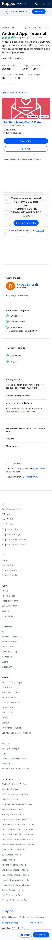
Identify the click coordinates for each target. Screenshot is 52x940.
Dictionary (7, 666)
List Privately (8, 524)
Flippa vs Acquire (10, 529)
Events (5, 661)
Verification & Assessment (14, 758)
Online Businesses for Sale (14, 784)
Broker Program (10, 605)
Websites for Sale (10, 789)
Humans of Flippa (10, 651)
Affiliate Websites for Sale (14, 864)
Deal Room (7, 687)
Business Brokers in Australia (16, 768)
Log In (43, 4)
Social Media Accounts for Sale (16, 885)
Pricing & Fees (8, 595)
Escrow (5, 722)
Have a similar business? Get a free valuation (22, 159)
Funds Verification (10, 692)
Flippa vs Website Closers (14, 544)
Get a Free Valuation (18, 11)
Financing (6, 763)
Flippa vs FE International (14, 539)
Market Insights (9, 697)
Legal (4, 753)
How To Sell (7, 519)
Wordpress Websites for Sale (15, 869)
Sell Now (39, 11)
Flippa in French (9, 570)
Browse (5, 560)
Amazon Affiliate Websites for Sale (18, 844)
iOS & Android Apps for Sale (15, 794)
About (5, 590)
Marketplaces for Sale (12, 809)
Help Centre (7, 616)
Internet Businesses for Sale (15, 880)
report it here (30, 476)
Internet (18, 58)
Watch (27, 149)
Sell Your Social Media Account (16, 732)
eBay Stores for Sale (11, 854)
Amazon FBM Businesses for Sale (17, 834)
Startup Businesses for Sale (15, 900)
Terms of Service (10, 922)
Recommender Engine (12, 727)
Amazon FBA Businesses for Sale (17, 829)
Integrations (8, 707)
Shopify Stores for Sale (13, 814)
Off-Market (7, 712)
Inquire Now (26, 141)
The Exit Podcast (10, 641)
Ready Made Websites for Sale (16, 874)
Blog (4, 631)
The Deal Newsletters (12, 636)
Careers (5, 610)
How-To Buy (8, 565)
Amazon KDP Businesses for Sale (17, 839)
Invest (5, 717)
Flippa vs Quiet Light (11, 534)
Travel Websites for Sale (13, 890)
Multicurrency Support (12, 682)
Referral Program (10, 600)
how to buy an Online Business (20, 411)
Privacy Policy (36, 922)
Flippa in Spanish (10, 575)
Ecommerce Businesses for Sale (17, 804)
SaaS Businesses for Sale (13, 849)
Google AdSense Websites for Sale (18, 824)
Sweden (6, 68)
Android (7, 58)
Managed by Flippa (11, 748)
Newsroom (7, 656)
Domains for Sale (10, 799)
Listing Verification (11, 702)
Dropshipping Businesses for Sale (18, 819)
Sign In (40, 230)
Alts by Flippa (8, 646)
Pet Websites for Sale (12, 895)
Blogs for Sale (8, 859)
